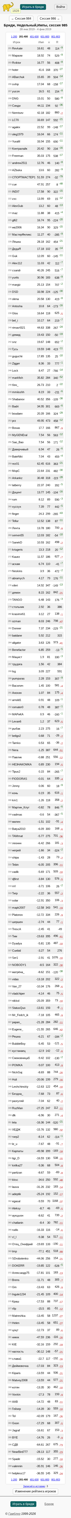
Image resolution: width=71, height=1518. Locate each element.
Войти (60, 6)
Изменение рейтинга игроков (35, 1491)
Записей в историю (34, 1486)
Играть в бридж (33, 6)
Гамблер (14, 1513)
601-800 (45, 36)
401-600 (34, 36)
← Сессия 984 (21, 18)
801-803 (55, 36)
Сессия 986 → (50, 18)
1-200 (14, 36)
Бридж (49, 1504)
